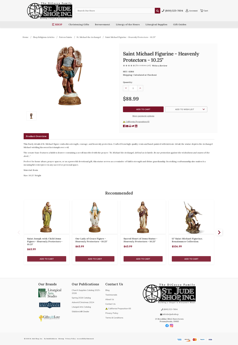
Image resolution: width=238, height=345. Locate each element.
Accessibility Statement (85, 339)
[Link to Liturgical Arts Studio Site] (49, 293)
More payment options (143, 116)
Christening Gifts (79, 24)
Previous (19, 232)
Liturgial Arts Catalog (81, 307)
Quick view (47, 217)
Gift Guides (179, 24)
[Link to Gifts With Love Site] (49, 318)
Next (219, 232)
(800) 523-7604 (170, 309)
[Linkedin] (136, 126)
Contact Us (110, 304)
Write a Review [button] (159, 65)
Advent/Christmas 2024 (83, 302)
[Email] (127, 126)
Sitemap (61, 339)
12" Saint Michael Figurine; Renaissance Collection (187, 240)
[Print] (130, 126)
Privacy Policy (111, 313)
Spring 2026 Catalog (81, 297)
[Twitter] (133, 126)
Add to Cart (47, 259)
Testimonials (111, 295)
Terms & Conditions (114, 317)
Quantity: (128, 82)
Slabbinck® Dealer (80, 311)
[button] (57, 24)
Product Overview (36, 136)
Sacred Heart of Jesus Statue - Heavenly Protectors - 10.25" (140, 240)
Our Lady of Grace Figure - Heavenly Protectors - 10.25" (91, 240)
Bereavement (102, 24)
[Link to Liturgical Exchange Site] (49, 304)
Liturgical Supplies (156, 24)
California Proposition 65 (137, 121)
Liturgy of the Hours (128, 24)
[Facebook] (124, 126)
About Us (109, 299)
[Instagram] (172, 326)
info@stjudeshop (170, 314)
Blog (107, 290)
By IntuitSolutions (50, 339)
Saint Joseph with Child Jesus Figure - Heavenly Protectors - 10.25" (44, 241)
